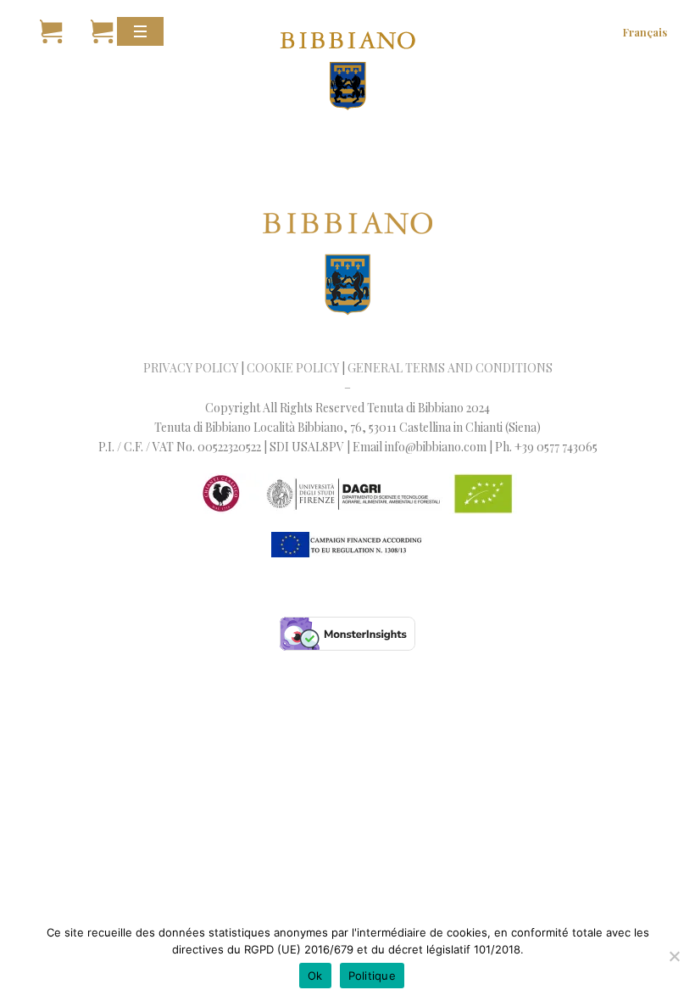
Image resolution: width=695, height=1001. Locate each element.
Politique (372, 975)
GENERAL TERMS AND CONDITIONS (450, 368)
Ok (315, 975)
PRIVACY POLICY (190, 368)
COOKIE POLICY (293, 368)
